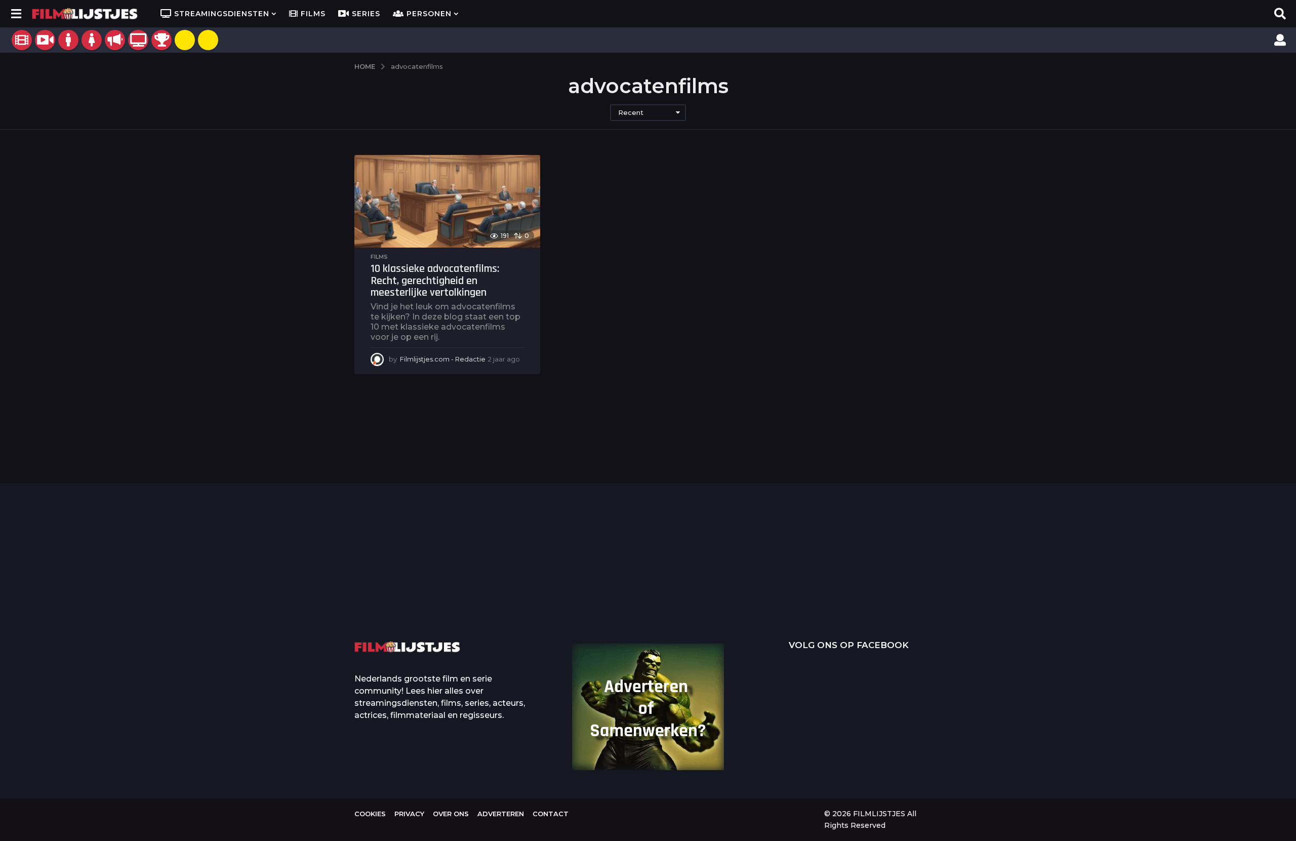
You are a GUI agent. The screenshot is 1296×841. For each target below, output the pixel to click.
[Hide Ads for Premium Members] (208, 40)
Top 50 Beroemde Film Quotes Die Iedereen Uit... (405, 580)
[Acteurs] (68, 40)
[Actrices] (92, 40)
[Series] (45, 40)
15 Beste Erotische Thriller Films (1215, 577)
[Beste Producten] (161, 40)
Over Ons (451, 814)
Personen (429, 13)
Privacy (409, 814)
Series (366, 13)
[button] (16, 14)
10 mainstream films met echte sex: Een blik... (810, 596)
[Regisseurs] (115, 40)
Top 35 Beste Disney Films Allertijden (607, 580)
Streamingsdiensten (221, 13)
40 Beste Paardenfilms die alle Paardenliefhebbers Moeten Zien (911, 577)
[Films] (22, 40)
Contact (551, 814)
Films (313, 13)
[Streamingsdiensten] (138, 40)
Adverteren (500, 814)
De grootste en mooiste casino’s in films (506, 596)
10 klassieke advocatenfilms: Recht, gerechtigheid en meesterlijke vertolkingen (435, 281)
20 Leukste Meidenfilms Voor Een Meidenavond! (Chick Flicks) (1013, 580)
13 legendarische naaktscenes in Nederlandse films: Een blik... (709, 604)
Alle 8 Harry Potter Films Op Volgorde (1114, 596)
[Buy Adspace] (185, 40)
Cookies (370, 814)
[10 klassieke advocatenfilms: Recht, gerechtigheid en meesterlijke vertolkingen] (447, 201)
